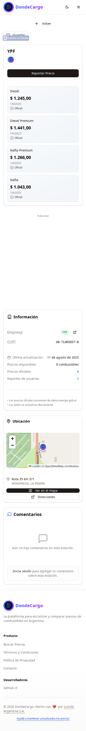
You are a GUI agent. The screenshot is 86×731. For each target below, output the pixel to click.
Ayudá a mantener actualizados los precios (43, 718)
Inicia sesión (22, 571)
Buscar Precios (14, 644)
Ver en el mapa (46, 490)
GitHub (9, 688)
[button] (43, 446)
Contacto (10, 668)
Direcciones (46, 497)
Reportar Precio (43, 73)
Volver (46, 23)
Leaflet (35, 466)
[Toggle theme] (67, 7)
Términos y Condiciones (21, 652)
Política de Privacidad (19, 660)
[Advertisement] (43, 262)
